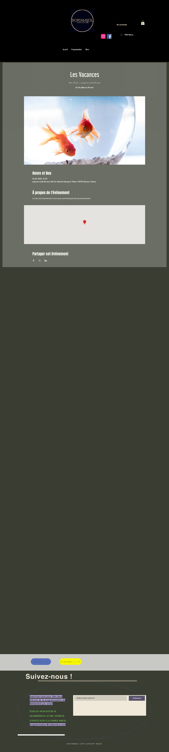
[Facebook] (109, 36)
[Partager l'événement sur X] (39, 261)
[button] (143, 22)
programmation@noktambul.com (48, 724)
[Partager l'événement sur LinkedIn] (46, 261)
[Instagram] (103, 36)
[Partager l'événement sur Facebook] (33, 261)
